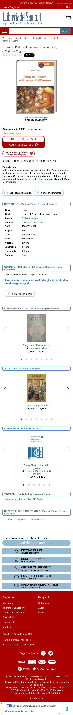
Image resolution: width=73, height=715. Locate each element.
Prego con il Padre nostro (36, 345)
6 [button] (46, 359)
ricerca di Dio (25, 499)
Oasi (24, 255)
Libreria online (36, 698)
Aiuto (68, 7)
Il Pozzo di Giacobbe (32, 222)
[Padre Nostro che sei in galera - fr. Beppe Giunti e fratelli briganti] (36, 447)
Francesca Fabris (37, 348)
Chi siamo (8, 603)
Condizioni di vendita (14, 612)
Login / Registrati (11, 7)
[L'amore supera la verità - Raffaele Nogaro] (36, 388)
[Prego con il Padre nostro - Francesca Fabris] (36, 328)
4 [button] (36, 359)
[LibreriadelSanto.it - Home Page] (22, 18)
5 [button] (41, 359)
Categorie (43, 603)
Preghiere (24, 38)
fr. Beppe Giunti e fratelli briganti (38, 472)
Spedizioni (8, 617)
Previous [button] (4, 329)
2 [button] (26, 359)
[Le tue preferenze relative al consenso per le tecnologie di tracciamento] (67, 709)
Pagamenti (8, 622)
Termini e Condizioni (14, 607)
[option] (36, 334)
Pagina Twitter (50, 653)
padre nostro (11, 499)
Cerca (65, 31)
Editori (41, 612)
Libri (15, 38)
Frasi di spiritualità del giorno (18, 644)
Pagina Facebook (43, 653)
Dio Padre (37, 499)
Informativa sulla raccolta (18, 711)
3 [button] (31, 359)
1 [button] (21, 359)
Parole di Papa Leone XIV (17, 634)
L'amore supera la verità (36, 405)
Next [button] (68, 329)
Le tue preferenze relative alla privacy (34, 705)
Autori (41, 607)
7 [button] (51, 359)
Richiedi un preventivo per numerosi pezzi (29, 161)
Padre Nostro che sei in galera (36, 467)
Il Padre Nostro (38, 38)
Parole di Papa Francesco (17, 639)
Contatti (7, 626)
